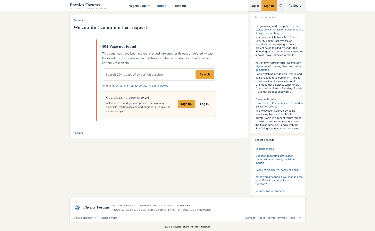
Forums (160, 6)
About (261, 217)
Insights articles (158, 85)
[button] (149, 5)
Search (205, 74)
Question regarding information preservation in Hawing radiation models (275, 159)
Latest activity (139, 85)
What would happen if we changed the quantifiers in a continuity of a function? (279, 180)
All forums (122, 85)
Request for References (270, 190)
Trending (179, 6)
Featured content (266, 17)
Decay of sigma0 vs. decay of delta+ (277, 169)
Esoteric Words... (265, 148)
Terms (271, 217)
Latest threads (264, 140)
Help (293, 217)
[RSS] (300, 218)
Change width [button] (108, 217)
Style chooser (84, 217)
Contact (250, 217)
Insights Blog (137, 6)
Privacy (282, 217)
